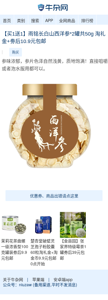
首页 (7, 20)
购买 (15, 52)
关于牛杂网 (13, 279)
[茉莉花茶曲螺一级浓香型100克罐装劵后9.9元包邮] (15, 224)
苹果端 (38, 279)
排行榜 (87, 20)
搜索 (35, 20)
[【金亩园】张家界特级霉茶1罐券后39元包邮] (74, 224)
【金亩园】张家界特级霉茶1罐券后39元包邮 (73, 249)
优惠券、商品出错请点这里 (54, 195)
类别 (21, 20)
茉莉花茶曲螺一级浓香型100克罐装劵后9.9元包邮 (14, 249)
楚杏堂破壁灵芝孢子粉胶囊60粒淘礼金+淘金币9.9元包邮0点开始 (44, 252)
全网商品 (67, 20)
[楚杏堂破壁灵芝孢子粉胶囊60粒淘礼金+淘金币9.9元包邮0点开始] (45, 224)
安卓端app (63, 279)
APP (49, 20)
